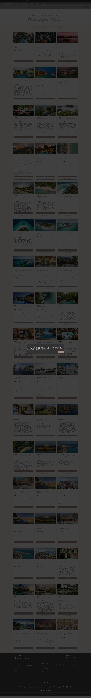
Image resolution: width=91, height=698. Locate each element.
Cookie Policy (44, 349)
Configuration (29, 349)
